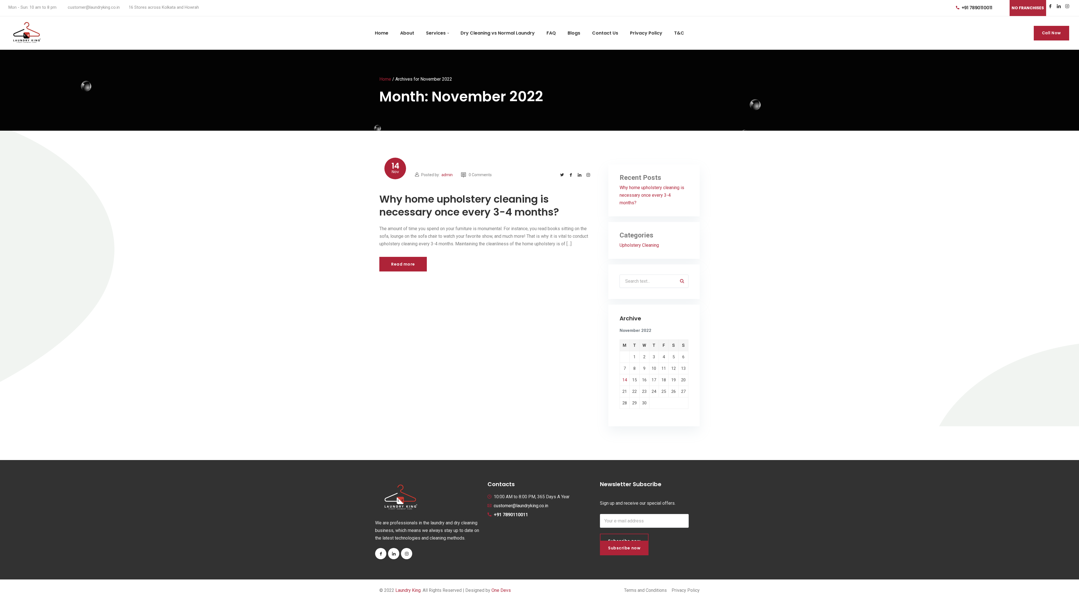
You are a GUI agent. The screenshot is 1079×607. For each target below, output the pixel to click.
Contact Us (605, 33)
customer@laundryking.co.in (521, 505)
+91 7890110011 (977, 7)
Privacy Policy (646, 33)
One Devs (501, 590)
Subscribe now (624, 548)
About (407, 33)
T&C (679, 33)
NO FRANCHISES (1028, 8)
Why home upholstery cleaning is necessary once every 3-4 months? (469, 205)
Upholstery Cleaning (639, 245)
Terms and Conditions (645, 590)
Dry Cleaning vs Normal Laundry (498, 33)
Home (381, 33)
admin (447, 175)
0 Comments (480, 175)
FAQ (551, 33)
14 (624, 379)
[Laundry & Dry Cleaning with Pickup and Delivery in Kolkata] (26, 33)
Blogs (574, 33)
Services (436, 33)
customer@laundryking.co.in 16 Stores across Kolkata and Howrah (133, 7)
